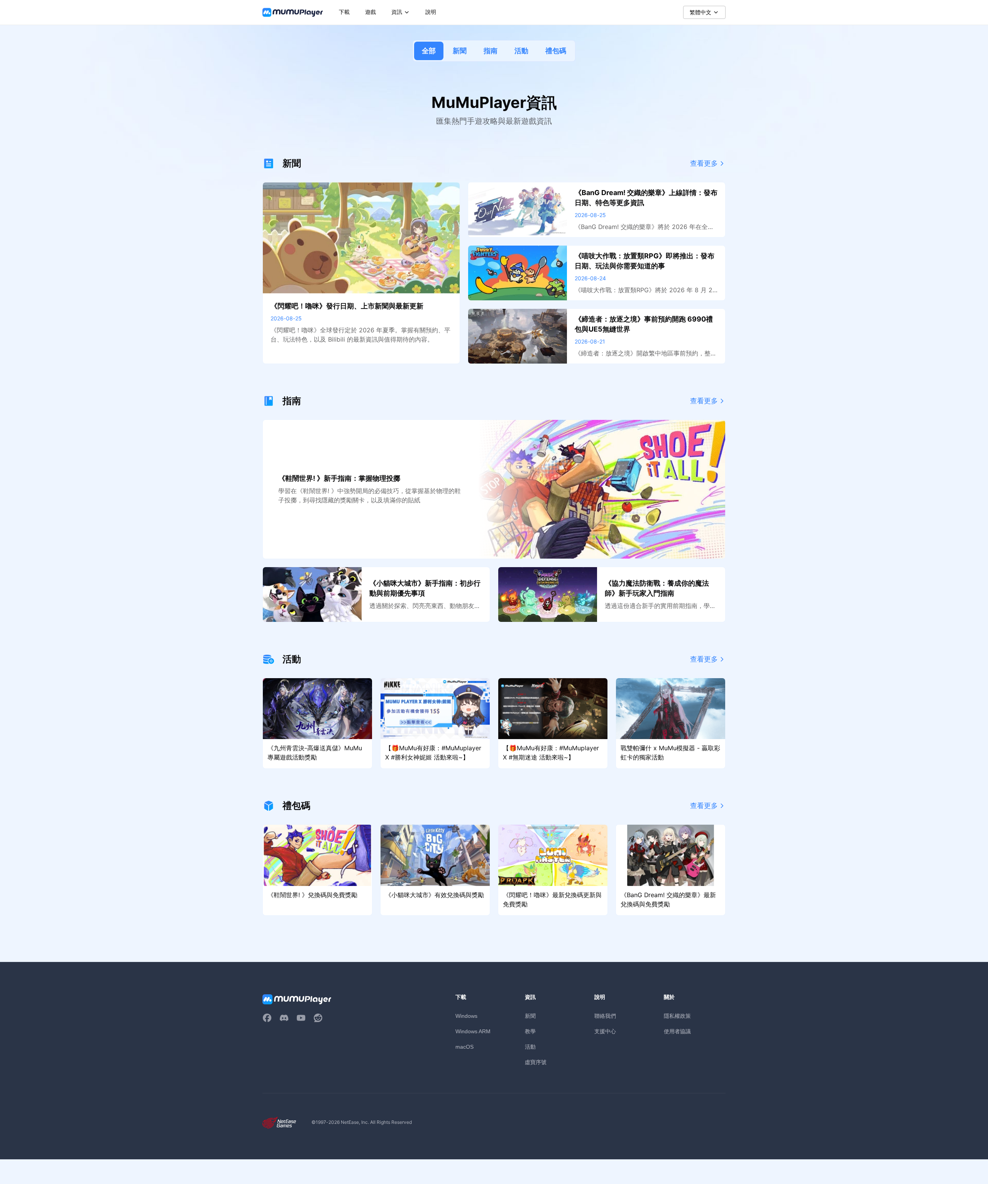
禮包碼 (555, 51)
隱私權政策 (677, 1015)
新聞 (460, 51)
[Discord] (284, 1017)
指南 (490, 51)
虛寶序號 (535, 1062)
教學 (530, 1031)
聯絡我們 (605, 1015)
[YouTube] (301, 1017)
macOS (464, 1047)
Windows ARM (473, 1031)
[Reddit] (318, 1017)
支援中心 (605, 1031)
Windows (466, 1016)
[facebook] (267, 1017)
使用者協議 (677, 1031)
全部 (429, 51)
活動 (521, 51)
